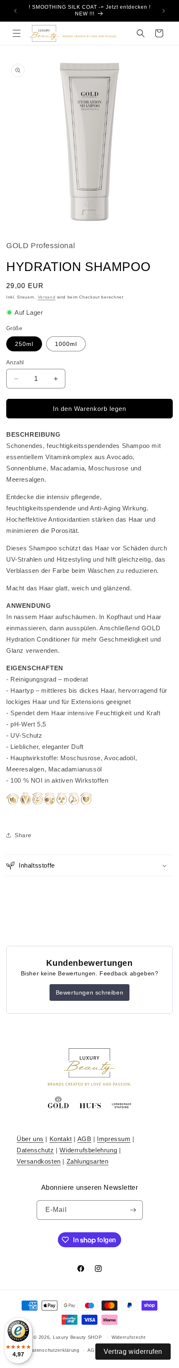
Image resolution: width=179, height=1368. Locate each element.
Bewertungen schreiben (90, 992)
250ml (24, 344)
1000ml (66, 344)
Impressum (113, 1138)
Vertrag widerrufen (133, 1351)
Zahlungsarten (88, 1161)
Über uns (30, 1138)
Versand (47, 297)
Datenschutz (35, 1150)
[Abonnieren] (133, 1210)
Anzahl (15, 362)
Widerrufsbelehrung (88, 1150)
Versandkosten (39, 1161)
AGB (84, 1138)
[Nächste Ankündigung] (163, 11)
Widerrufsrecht (129, 1337)
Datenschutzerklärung (54, 1350)
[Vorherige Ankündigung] (15, 11)
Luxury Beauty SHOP (77, 1337)
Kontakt (61, 1138)
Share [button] (23, 835)
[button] (16, 33)
